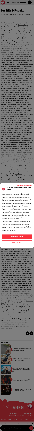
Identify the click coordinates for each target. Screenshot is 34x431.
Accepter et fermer (17, 236)
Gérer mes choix (17, 242)
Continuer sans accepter (24, 185)
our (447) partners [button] (10, 193)
